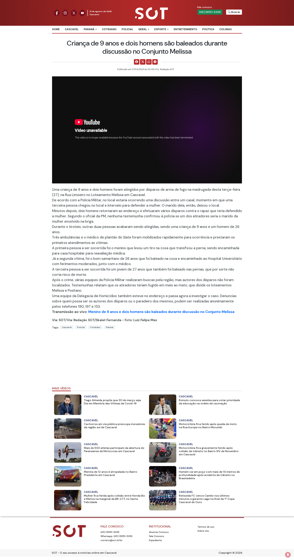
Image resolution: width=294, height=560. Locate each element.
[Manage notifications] (288, 554)
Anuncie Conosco (159, 532)
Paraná (89, 29)
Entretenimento (185, 29)
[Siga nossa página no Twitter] (73, 12)
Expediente (155, 540)
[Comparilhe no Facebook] (136, 62)
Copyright (225, 553)
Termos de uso (206, 526)
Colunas (225, 29)
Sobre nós (203, 530)
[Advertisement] (147, 359)
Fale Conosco (156, 536)
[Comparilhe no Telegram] (155, 62)
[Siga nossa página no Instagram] (65, 12)
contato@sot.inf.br (111, 540)
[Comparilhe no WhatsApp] (149, 62)
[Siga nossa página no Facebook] (56, 12)
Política (208, 29)
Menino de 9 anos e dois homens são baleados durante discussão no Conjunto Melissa (161, 311)
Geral (142, 29)
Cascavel (72, 29)
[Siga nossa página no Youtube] (82, 12)
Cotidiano (109, 29)
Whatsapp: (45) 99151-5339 (116, 536)
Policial (127, 29)
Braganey (94, 35)
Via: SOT (58, 320)
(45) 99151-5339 (210, 12)
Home (56, 29)
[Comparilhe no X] (142, 62)
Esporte (160, 29)
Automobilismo (169, 35)
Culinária (148, 35)
